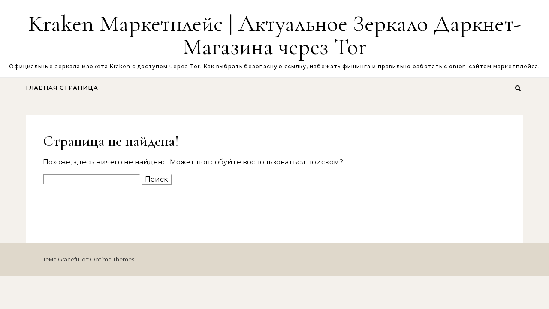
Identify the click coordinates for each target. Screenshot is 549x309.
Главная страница (62, 87)
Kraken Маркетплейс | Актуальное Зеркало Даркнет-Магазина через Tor (274, 35)
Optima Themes (112, 259)
